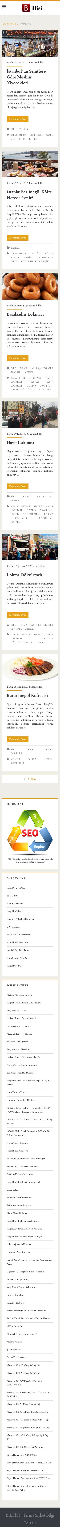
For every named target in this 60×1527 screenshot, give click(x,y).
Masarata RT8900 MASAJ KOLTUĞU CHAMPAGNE (24, 1383)
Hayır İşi (35, 368)
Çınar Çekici (12, 1190)
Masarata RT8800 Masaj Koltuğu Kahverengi (27, 1420)
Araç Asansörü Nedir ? (17, 1010)
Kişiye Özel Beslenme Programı (22, 1065)
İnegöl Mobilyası (14, 966)
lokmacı (45, 389)
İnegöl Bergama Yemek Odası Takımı (24, 1003)
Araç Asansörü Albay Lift (18, 1049)
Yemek (23, 129)
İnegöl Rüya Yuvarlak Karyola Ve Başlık (24, 1236)
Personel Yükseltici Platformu (20, 919)
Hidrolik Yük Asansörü (17, 942)
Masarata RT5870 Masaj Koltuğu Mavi (24, 1373)
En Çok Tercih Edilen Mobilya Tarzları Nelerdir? (29, 1318)
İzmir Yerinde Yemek (17, 1092)
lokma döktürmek (24, 389)
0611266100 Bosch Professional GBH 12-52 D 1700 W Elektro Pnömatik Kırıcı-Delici (28, 1110)
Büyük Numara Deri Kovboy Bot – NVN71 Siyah (29, 1478)
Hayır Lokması (30, 414)
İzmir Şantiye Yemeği (17, 958)
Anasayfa (10, 24)
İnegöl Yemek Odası (16, 888)
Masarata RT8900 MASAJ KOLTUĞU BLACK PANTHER (28, 1394)
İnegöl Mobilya (14, 911)
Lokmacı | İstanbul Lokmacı (19, 1244)
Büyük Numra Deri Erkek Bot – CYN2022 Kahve (29, 1462)
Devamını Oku (18, 119)
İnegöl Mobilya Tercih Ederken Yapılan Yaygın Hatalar (28, 1082)
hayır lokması (21, 506)
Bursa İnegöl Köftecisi (30, 667)
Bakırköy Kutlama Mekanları (20, 1174)
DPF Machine (13, 927)
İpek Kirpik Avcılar (15, 1349)
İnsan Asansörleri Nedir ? (18, 1026)
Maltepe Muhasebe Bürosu (19, 995)
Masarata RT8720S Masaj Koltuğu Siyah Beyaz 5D (28, 1437)
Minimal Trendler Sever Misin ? (22, 1334)
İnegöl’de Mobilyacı (16, 1303)
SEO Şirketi (12, 896)
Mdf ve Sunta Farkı (15, 1326)
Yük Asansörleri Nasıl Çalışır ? (21, 1073)
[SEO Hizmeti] (30, 855)
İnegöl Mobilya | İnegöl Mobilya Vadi (23, 1182)
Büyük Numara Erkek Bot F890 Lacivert (25, 1470)
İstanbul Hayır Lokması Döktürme (22, 1166)
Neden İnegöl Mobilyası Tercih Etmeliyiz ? (26, 1158)
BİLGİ (14, 129)
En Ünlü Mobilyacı (15, 1295)
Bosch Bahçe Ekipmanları (18, 934)
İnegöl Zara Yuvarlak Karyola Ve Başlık (24, 1229)
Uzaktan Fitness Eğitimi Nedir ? (21, 1018)
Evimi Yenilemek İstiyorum (19, 1205)
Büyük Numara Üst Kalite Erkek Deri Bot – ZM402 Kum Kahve (26, 1488)
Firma (24, 368)
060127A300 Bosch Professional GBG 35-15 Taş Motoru (29, 1121)
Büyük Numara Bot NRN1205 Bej (22, 1455)
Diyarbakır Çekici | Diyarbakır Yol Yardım (25, 1272)
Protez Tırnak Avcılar (16, 1357)
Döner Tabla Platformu (17, 1143)
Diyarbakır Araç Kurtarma (18, 1252)
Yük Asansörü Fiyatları (17, 1041)
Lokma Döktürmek (30, 547)
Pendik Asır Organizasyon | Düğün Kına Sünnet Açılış (29, 1262)
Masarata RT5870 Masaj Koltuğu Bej (23, 1365)
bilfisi (41, 62)
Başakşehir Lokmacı (30, 286)
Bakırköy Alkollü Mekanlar (19, 1197)
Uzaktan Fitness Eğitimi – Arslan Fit (23, 1057)
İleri (33, 779)
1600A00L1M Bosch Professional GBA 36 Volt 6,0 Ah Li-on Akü (29, 1133)
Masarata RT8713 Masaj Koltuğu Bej (23, 1404)
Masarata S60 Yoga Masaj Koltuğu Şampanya (27, 1412)
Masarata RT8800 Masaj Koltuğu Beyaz (25, 1447)
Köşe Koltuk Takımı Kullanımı (21, 1287)
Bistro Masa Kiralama (17, 1213)
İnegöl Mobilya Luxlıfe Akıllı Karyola (23, 1221)
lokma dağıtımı (39, 386)
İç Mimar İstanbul (15, 903)
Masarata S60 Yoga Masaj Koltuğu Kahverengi (28, 1427)
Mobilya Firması (14, 1342)
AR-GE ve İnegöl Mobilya (18, 1279)
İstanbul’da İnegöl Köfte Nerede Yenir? (30, 164)
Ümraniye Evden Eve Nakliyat (20, 1100)
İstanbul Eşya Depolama (18, 950)
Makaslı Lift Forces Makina (19, 1034)
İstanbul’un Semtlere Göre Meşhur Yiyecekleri (30, 43)
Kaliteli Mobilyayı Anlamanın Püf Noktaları (26, 1310)
